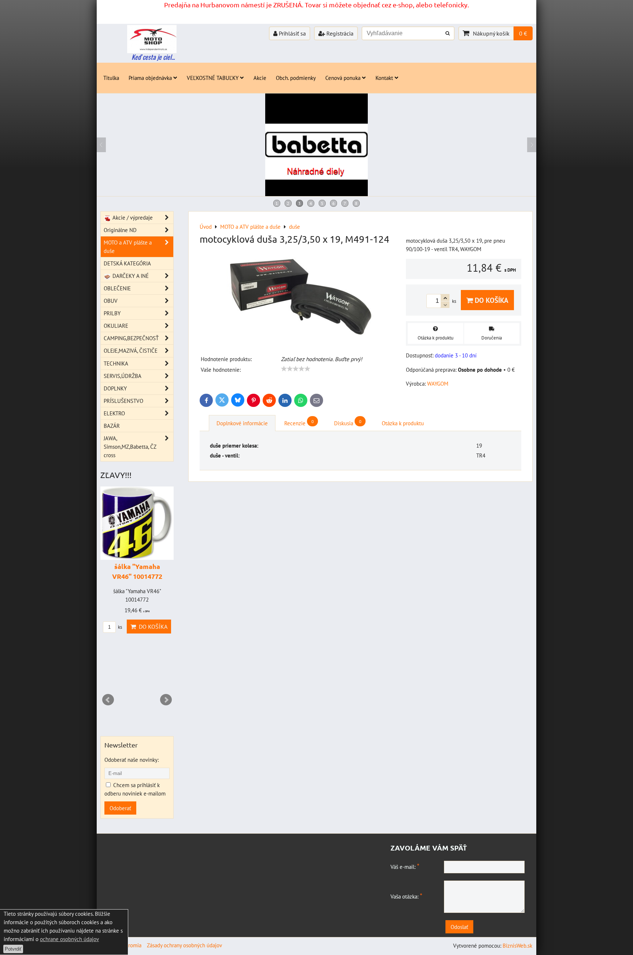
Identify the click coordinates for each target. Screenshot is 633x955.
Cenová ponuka (342, 77)
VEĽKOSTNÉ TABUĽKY (212, 77)
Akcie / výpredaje (132, 217)
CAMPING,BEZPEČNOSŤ (131, 338)
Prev (108, 700)
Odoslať (459, 926)
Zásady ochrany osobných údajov (184, 945)
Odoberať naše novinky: (131, 759)
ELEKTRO (114, 413)
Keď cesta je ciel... (153, 57)
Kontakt (384, 77)
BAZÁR (112, 425)
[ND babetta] (316, 194)
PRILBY (112, 313)
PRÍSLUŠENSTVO (123, 400)
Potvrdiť (13, 949)
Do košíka (490, 300)
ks (119, 627)
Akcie (259, 77)
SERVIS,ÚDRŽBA (122, 375)
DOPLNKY (115, 388)
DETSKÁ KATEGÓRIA (127, 263)
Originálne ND (120, 230)
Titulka (111, 77)
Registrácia (339, 33)
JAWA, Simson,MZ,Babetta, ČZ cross (130, 446)
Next (166, 700)
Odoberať (120, 808)
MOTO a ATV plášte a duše (128, 246)
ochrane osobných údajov (69, 939)
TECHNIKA (116, 363)
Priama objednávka (150, 77)
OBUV (111, 300)
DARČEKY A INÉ (130, 275)
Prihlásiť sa (291, 33)
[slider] (295, 369)
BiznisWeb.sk (517, 945)
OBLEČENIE (117, 288)
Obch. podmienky (296, 77)
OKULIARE (116, 325)
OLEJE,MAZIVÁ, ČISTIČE (131, 350)
